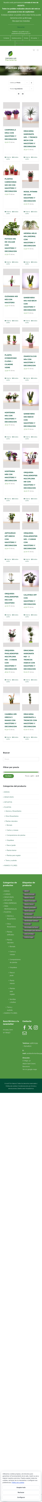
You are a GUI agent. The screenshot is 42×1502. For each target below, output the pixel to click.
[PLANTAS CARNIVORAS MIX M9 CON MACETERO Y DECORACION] (11, 169)
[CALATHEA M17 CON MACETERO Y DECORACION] (30, 578)
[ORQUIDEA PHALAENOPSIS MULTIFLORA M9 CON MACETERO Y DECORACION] (30, 456)
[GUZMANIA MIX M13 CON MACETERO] (11, 281)
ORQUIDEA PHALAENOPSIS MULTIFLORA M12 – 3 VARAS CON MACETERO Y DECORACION (11, 659)
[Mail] (25, 1033)
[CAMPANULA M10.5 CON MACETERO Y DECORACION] (11, 114)
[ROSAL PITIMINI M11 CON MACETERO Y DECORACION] (30, 176)
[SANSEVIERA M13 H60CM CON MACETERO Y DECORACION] (30, 397)
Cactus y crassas (12, 830)
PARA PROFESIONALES (10, 907)
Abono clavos (29, 904)
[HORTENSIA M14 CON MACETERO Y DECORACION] (11, 397)
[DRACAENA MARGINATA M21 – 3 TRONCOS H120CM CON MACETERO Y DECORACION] (30, 634)
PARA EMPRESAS (10, 903)
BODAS (6, 792)
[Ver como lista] (23, 94)
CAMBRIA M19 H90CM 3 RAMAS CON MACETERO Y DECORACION (11, 720)
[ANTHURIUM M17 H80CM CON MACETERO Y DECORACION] (11, 517)
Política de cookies (11, 1086)
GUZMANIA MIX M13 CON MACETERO (11, 299)
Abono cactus (29, 897)
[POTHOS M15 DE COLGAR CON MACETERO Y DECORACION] (11, 226)
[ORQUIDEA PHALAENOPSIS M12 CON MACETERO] (11, 578)
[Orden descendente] (32, 83)
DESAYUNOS (9, 797)
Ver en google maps (30, 1069)
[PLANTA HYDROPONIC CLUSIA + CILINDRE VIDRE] (11, 339)
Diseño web (21, 1088)
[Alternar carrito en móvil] (34, 50)
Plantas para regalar (14, 855)
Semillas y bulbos (13, 1000)
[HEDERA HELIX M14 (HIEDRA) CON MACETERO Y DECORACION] (30, 224)
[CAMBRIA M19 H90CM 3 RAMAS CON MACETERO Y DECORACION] (11, 699)
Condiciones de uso (24, 1086)
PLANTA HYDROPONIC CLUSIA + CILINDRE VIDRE (11, 361)
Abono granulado (30, 907)
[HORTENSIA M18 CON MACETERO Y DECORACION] (11, 456)
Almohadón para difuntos (32, 930)
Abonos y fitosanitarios (13, 811)
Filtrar (8, 776)
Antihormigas (28, 937)
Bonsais (9, 825)
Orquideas (10, 840)
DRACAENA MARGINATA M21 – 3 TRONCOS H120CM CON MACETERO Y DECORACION (30, 659)
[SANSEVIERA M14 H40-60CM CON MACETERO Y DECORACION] (30, 281)
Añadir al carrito (8, 158)
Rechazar (21, 1492)
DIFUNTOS (8, 802)
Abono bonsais (29, 894)
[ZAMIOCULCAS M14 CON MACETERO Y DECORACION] (30, 340)
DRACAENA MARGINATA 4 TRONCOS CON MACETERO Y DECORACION (30, 720)
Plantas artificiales (10, 933)
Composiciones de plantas (16, 835)
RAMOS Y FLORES (10, 865)
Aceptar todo (21, 1487)
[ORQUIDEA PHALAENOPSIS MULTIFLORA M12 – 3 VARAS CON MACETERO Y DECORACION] (11, 634)
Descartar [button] (21, 27)
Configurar (21, 1497)
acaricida (27, 924)
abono (26, 891)
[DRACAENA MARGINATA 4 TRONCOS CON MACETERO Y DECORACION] (30, 699)
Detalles (16, 157)
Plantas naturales (12, 821)
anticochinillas (29, 934)
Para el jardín (11, 845)
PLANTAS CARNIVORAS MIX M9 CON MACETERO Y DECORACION (11, 185)
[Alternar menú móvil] (38, 50)
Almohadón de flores (31, 927)
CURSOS (7, 894)
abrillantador (28, 914)
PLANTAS (7, 807)
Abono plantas (29, 911)
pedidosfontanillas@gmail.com (21, 33)
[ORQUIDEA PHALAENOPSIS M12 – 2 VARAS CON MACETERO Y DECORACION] (30, 517)
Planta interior (11, 850)
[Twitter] (30, 1027)
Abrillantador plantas (31, 921)
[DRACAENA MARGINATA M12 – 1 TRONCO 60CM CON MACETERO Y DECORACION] (30, 115)
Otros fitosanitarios (12, 816)
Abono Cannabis (29, 901)
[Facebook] (25, 1027)
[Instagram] (36, 1027)
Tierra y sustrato (11, 860)
